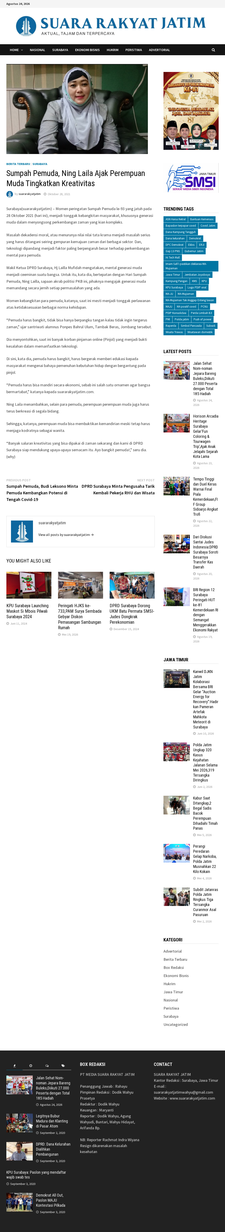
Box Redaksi (173, 967)
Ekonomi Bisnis (87, 50)
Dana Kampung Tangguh (181, 232)
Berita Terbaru (18, 164)
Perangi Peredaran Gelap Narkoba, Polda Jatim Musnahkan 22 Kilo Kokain (204, 859)
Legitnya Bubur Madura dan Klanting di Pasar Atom (52, 1121)
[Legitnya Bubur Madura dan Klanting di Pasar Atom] (19, 1116)
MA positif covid (186, 306)
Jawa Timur (173, 275)
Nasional (37, 50)
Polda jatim (182, 319)
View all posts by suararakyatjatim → (66, 534)
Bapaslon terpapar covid (181, 225)
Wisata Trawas (174, 332)
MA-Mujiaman (186, 294)
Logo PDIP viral (197, 287)
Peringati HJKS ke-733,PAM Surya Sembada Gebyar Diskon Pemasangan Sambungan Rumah (80, 616)
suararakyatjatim (30, 194)
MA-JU (169, 294)
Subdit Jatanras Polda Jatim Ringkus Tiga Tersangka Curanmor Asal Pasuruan (205, 902)
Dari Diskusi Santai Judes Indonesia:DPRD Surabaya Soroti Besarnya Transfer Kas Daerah (205, 552)
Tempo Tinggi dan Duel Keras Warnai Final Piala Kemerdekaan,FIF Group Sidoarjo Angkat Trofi (205, 497)
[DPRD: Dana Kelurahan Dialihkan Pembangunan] (19, 1144)
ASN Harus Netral (176, 219)
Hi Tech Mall (173, 257)
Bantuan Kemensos (201, 219)
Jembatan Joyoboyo (197, 275)
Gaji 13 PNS (173, 251)
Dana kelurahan (175, 238)
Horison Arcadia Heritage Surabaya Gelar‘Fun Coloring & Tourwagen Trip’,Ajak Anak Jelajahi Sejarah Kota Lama (205, 436)
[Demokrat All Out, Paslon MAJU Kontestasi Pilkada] (19, 1195)
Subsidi (210, 326)
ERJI (201, 245)
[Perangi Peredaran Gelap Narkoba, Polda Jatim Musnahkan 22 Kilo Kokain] (176, 846)
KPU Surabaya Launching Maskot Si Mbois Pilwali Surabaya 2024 (27, 611)
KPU (204, 281)
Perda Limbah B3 (201, 313)
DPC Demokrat (174, 245)
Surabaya (60, 50)
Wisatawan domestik (199, 332)
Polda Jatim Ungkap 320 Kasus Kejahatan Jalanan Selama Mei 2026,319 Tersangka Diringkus (205, 762)
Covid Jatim (208, 225)
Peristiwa (133, 50)
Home (14, 50)
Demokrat (195, 238)
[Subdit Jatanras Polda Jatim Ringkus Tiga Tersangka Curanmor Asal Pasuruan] (176, 890)
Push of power (202, 319)
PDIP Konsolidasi (176, 313)
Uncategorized (175, 1024)
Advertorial (159, 50)
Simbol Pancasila (191, 326)
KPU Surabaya (174, 287)
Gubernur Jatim (194, 251)
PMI (168, 319)
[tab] (14, 1066)
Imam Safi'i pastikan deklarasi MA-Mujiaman (186, 266)
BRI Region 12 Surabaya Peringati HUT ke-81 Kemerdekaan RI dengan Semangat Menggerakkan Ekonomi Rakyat (205, 609)
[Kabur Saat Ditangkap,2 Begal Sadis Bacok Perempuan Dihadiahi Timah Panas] (176, 798)
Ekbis (191, 245)
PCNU (204, 306)
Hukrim (112, 50)
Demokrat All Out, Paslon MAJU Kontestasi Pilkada (50, 1200)
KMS (194, 281)
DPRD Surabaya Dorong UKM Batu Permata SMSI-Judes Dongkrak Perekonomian (132, 614)
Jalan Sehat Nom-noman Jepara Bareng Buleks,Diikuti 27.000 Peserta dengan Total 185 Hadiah (205, 378)
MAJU (169, 306)
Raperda (171, 326)
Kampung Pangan (176, 281)
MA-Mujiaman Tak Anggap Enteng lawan (190, 300)
